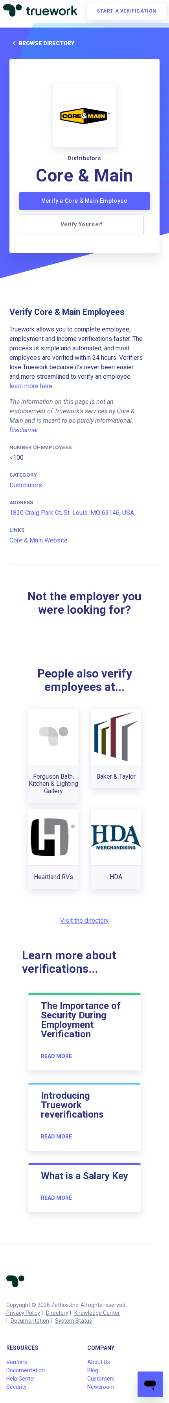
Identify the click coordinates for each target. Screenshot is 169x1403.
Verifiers (16, 1362)
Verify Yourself (82, 224)
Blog (92, 1370)
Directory (57, 1313)
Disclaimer (23, 430)
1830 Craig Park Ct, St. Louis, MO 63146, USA (71, 512)
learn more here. (31, 386)
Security (16, 1387)
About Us (98, 1362)
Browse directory (46, 43)
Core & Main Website (38, 540)
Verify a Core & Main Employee (84, 201)
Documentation (30, 1321)
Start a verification (126, 11)
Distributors (25, 485)
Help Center (20, 1378)
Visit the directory (84, 920)
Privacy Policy (23, 1313)
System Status (73, 1321)
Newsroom (100, 1387)
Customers (101, 1378)
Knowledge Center (97, 1313)
